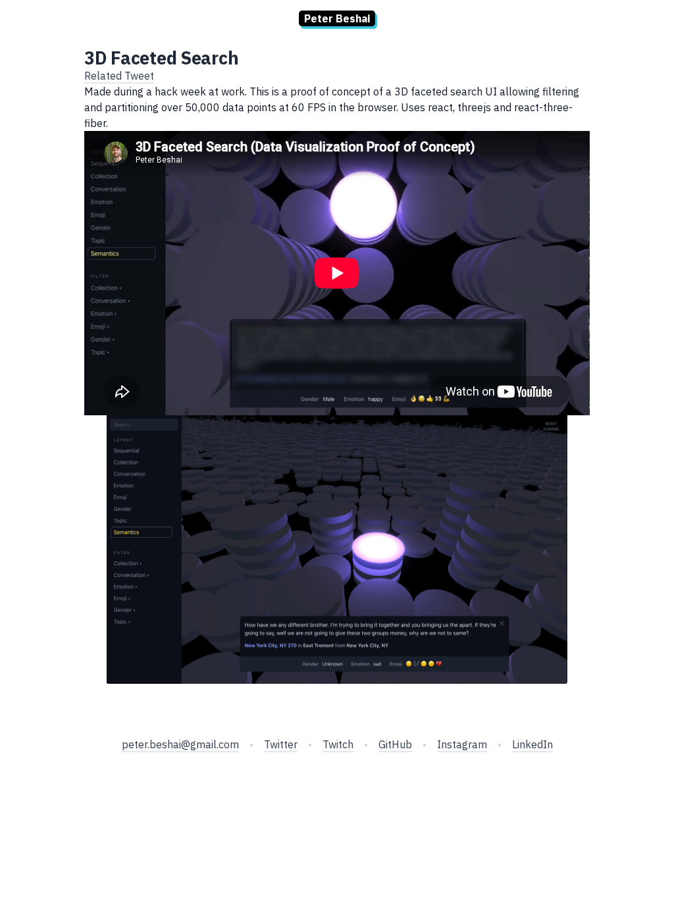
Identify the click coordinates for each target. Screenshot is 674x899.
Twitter (281, 744)
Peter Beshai (337, 18)
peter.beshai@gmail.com (180, 744)
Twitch (338, 744)
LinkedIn (532, 744)
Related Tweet (119, 75)
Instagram (462, 744)
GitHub (395, 744)
